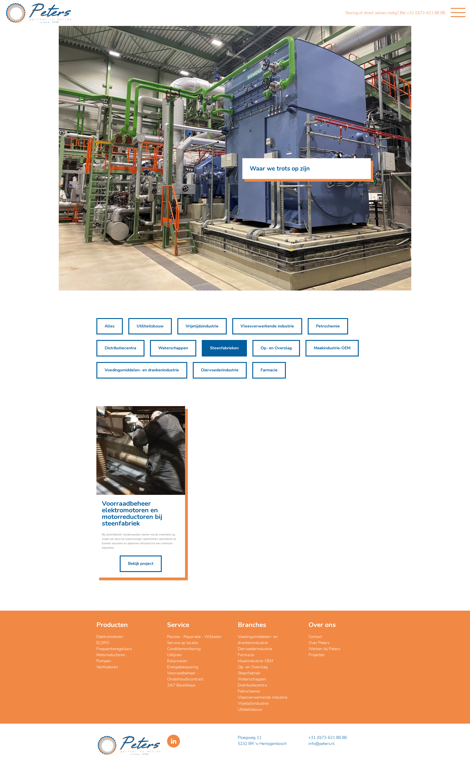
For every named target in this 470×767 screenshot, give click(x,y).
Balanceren (177, 661)
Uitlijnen (174, 655)
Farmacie (269, 370)
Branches (252, 624)
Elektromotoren (109, 636)
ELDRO (102, 643)
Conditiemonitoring (184, 649)
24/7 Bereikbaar (181, 685)
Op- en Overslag (276, 348)
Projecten (316, 655)
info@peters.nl (321, 743)
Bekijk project (140, 563)
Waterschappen (173, 348)
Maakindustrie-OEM (332, 348)
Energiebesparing (182, 667)
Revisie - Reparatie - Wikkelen (194, 636)
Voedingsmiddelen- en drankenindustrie (142, 370)
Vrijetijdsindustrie (202, 326)
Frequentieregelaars (114, 649)
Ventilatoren (107, 667)
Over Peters (319, 643)
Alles (110, 326)
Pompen (103, 661)
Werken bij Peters (324, 649)
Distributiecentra (120, 348)
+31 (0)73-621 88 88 (327, 737)
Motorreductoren (110, 655)
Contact (315, 636)
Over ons (322, 624)
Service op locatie (182, 643)
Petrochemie (328, 326)
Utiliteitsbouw (150, 326)
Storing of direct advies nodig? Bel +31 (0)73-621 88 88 (395, 13)
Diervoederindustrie (219, 370)
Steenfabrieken (224, 348)
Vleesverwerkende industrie (267, 326)
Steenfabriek (249, 673)
